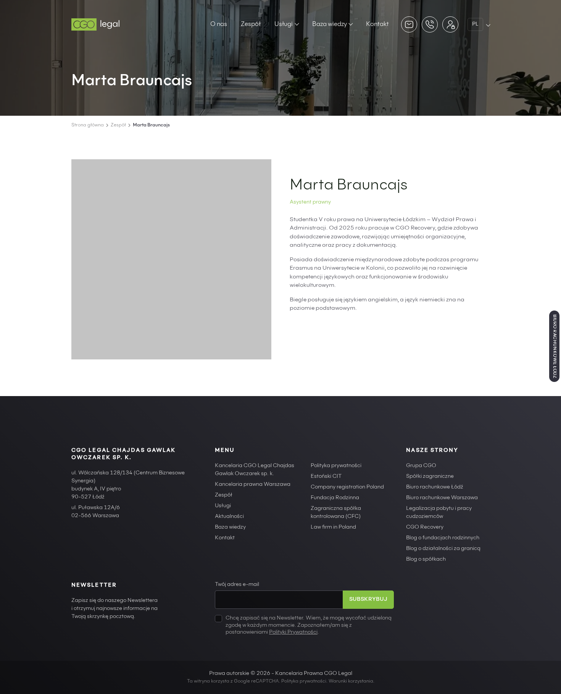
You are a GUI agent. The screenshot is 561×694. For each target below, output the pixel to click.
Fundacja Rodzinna (335, 498)
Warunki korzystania (351, 681)
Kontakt (377, 24)
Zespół (251, 24)
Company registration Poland (347, 487)
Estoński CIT (326, 476)
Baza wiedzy (329, 24)
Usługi (283, 24)
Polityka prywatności (336, 466)
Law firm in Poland (333, 527)
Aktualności (229, 516)
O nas (218, 24)
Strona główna (87, 125)
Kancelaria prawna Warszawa (252, 484)
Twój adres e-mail (237, 584)
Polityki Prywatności (293, 632)
